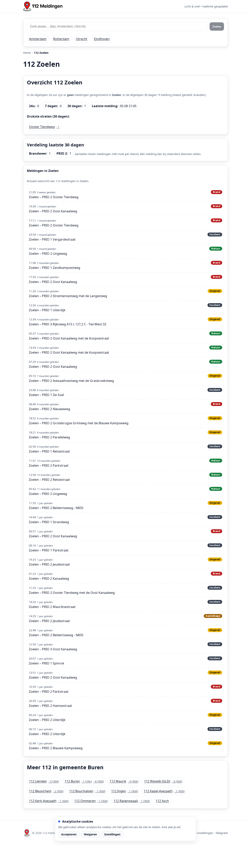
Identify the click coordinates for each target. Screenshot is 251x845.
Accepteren (68, 834)
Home (27, 53)
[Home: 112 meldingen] (42, 6)
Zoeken (216, 26)
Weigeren (90, 834)
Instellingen (112, 834)
